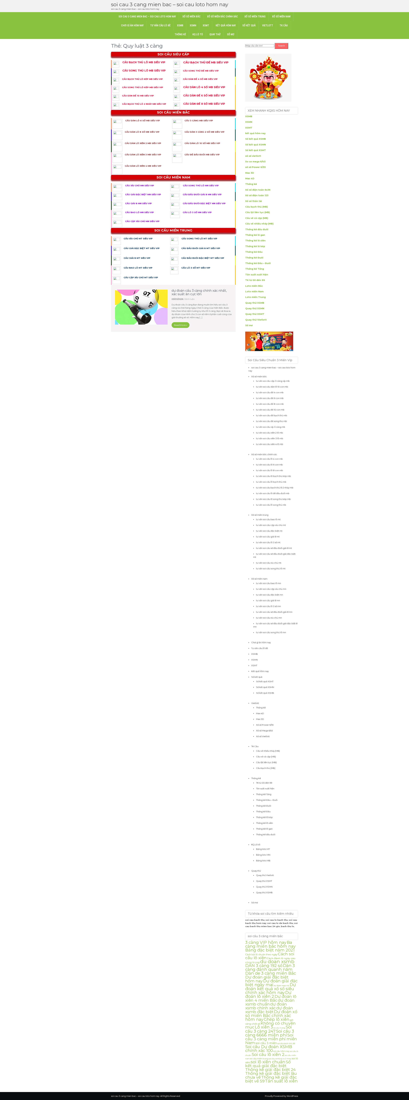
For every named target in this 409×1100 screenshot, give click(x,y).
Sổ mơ (230, 34)
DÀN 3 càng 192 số (263, 965)
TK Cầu (284, 25)
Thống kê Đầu (253, 251)
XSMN (193, 25)
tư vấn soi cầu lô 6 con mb (269, 464)
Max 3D (249, 172)
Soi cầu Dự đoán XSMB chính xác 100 (268, 1048)
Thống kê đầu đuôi (256, 229)
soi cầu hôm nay (281, 1051)
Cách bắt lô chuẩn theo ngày (261, 954)
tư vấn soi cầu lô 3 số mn (268, 606)
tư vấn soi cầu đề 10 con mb (270, 409)
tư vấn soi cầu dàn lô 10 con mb (272, 386)
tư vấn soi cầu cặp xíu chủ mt (271, 525)
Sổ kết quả (249, 25)
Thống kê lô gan (255, 235)
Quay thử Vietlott (256, 319)
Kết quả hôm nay (226, 25)
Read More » (180, 325)
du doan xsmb (277, 961)
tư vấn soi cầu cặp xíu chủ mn (271, 589)
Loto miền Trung (255, 297)
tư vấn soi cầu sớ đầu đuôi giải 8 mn (274, 612)
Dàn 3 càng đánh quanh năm (270, 967)
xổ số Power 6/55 (255, 167)
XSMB (180, 25)
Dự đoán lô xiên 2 (268, 994)
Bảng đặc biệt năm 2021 (270, 950)
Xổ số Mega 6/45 (264, 730)
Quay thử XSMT (254, 314)
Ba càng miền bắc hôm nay (270, 944)
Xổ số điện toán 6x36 (257, 189)
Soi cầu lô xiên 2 (268, 1054)
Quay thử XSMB (254, 302)
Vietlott (267, 25)
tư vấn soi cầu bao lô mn (268, 583)
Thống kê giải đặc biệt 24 (270, 1069)
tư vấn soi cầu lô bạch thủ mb (271, 482)
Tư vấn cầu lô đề (160, 25)
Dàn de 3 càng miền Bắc (270, 973)
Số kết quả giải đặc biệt (268, 1063)
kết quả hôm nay (255, 133)
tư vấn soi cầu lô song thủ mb (271, 505)
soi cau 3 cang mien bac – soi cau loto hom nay (169, 4)
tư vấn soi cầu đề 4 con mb (270, 392)
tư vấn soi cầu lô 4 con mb (269, 459)
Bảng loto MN (263, 854)
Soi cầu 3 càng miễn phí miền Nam (271, 1039)
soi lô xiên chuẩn (268, 1061)
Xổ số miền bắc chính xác (222, 16)
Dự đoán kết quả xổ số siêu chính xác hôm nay (270, 988)
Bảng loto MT (263, 849)
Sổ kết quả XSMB (255, 138)
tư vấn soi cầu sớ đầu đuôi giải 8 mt (274, 548)
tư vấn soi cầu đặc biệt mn (269, 594)
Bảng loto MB (263, 860)
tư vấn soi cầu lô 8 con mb (269, 470)
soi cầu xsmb (274, 1059)
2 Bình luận (189, 299)
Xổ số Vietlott (263, 736)
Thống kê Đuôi (254, 257)
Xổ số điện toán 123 (256, 195)
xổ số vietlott (253, 156)
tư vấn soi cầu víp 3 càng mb (270, 427)
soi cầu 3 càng (279, 1028)
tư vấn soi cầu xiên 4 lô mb (269, 444)
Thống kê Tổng (254, 268)
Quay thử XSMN (254, 308)
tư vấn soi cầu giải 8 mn (268, 600)
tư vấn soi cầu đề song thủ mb (271, 421)
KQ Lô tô (198, 34)
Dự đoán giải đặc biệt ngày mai (271, 982)
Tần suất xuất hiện (256, 274)
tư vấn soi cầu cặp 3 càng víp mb (273, 381)
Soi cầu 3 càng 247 (268, 1029)
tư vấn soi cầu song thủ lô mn (271, 632)
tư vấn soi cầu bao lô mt (268, 519)
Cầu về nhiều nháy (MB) (259, 223)
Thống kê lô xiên (255, 240)
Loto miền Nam (254, 291)
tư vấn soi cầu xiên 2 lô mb (269, 432)
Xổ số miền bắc (191, 16)
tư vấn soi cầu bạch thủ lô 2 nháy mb (274, 487)
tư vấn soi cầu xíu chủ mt (268, 562)
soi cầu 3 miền (266, 1043)
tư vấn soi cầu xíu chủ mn (269, 617)
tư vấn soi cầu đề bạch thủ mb (271, 415)
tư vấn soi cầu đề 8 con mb (270, 404)
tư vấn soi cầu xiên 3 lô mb (269, 438)
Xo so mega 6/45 (255, 161)
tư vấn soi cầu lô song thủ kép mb (273, 499)
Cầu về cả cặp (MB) (256, 218)
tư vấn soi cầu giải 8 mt (268, 536)
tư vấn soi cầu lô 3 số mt (268, 542)
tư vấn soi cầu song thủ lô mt (271, 568)
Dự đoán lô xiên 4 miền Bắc (270, 998)
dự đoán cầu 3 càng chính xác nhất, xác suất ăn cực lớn (199, 292)
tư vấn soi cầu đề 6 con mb (270, 398)
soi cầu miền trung (259, 1058)
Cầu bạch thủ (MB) (256, 206)
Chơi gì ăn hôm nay (132, 25)
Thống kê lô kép (255, 246)
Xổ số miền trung (255, 16)
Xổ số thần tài (253, 201)
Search (281, 46)
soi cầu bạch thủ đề (286, 1043)
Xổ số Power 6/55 (265, 725)
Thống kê (180, 34)
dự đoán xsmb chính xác (266, 1006)
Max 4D (249, 178)
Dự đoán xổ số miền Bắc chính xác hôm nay (271, 1015)
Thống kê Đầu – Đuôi (258, 263)
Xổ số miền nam (281, 16)
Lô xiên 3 (264, 1026)
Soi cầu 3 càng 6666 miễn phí (269, 1033)
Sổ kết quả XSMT (255, 150)
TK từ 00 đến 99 (255, 280)
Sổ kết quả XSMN (255, 144)
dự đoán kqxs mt (281, 985)
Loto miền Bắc (254, 285)
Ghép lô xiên (276, 1019)
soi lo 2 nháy (285, 1059)
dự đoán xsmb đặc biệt (269, 1009)
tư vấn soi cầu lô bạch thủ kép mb (273, 476)
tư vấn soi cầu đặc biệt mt (269, 531)
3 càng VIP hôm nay (265, 942)
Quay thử (214, 34)
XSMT (206, 25)
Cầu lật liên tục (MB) (257, 212)
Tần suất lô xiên (281, 1080)
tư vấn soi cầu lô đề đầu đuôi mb (272, 493)
